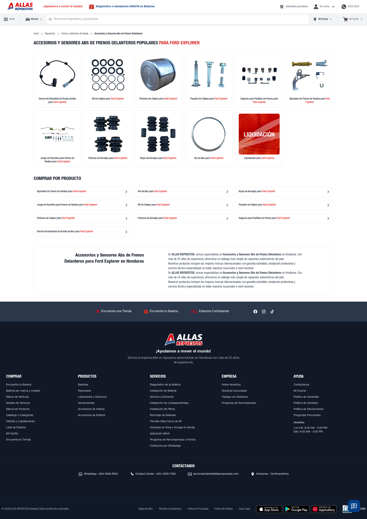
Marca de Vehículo (17, 397)
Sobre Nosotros (231, 385)
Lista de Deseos (16, 427)
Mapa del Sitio (146, 509)
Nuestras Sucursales (234, 391)
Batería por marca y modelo (23, 391)
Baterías (83, 385)
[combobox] (177, 19)
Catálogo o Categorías (19, 415)
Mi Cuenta (300, 391)
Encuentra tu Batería (18, 385)
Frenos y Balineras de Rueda (74, 33)
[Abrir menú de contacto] (354, 506)
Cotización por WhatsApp (165, 446)
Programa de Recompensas (239, 403)
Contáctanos (301, 385)
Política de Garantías (306, 397)
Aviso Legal (244, 509)
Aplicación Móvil (160, 433)
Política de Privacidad (198, 509)
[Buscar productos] (50, 19)
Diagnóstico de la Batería (165, 385)
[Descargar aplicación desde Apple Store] (269, 509)
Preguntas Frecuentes (307, 415)
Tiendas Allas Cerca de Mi (166, 421)
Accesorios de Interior (91, 409)
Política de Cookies (223, 509)
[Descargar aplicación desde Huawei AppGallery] (324, 509)
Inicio (36, 33)
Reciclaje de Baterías (163, 415)
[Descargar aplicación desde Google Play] (296, 509)
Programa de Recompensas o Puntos (173, 440)
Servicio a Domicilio (162, 397)
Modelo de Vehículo (18, 403)
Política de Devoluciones (308, 409)
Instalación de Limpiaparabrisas (169, 403)
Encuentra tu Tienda (18, 440)
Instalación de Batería (163, 391)
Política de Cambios (306, 403)
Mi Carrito (12, 433)
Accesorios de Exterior (92, 415)
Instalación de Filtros (162, 409)
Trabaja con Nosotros (235, 397)
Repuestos (50, 33)
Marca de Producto (18, 409)
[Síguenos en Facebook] (255, 311)
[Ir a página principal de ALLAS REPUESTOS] (20, 6)
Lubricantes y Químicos (92, 397)
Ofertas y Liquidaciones (20, 421)
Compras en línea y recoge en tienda (172, 427)
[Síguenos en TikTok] (272, 311)
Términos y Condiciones (170, 509)
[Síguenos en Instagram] (264, 311)
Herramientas (86, 403)
